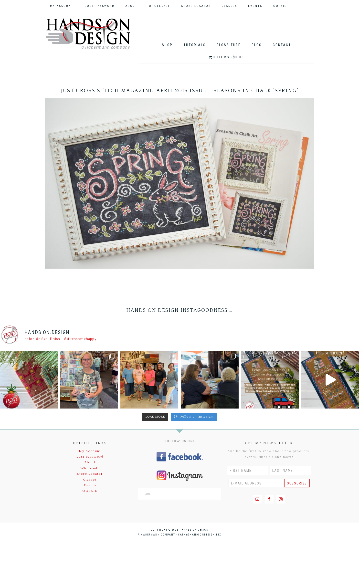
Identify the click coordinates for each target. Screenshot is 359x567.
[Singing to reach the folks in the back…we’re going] (270, 380)
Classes (90, 479)
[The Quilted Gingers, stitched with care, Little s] (29, 380)
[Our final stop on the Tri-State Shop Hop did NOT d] (89, 380)
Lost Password (90, 456)
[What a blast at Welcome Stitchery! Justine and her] (149, 380)
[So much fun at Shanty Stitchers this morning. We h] (210, 380)
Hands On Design (88, 34)
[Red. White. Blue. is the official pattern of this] (330, 380)
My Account (90, 451)
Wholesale (90, 468)
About (89, 462)
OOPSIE (89, 491)
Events (90, 485)
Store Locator (90, 473)
